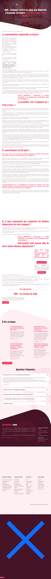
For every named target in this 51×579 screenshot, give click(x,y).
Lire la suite (12, 338)
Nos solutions (16, 481)
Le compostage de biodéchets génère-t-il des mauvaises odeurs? (19, 398)
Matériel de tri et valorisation (17, 491)
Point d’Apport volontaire (18, 493)
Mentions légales (44, 504)
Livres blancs (28, 492)
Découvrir (2, 577)
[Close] (25, 539)
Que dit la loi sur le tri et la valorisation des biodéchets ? (17, 374)
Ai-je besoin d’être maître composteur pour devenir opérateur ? (18, 394)
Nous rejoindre (40, 489)
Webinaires (28, 489)
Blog (27, 484)
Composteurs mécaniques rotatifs (19, 487)
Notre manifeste (41, 484)
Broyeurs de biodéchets (18, 489)
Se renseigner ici (41, 272)
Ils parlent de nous (29, 490)
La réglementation (5, 481)
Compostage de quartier (6, 487)
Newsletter (28, 493)
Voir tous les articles (7, 363)
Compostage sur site (6, 489)
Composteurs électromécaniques (17, 484)
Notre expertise (41, 481)
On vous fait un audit (42, 262)
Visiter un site (40, 487)
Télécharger (5, 302)
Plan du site (38, 504)
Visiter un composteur (7, 437)
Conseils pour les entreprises (29, 487)
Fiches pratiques (29, 481)
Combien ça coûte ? (8, 403)
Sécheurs (4, 490)
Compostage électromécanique (5, 484)
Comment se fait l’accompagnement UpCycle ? (14, 389)
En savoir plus (6, 384)
